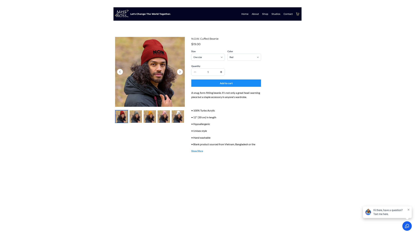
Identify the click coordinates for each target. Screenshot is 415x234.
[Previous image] (120, 72)
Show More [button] (197, 151)
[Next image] (180, 72)
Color (230, 51)
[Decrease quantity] (195, 72)
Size (193, 51)
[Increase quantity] (221, 72)
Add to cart (226, 83)
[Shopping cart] (297, 14)
